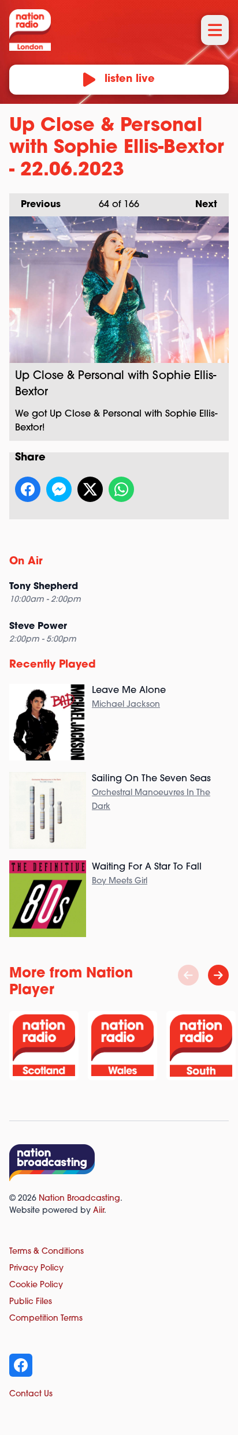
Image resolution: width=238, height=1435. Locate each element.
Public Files (30, 1302)
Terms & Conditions (46, 1251)
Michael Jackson (126, 704)
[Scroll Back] (188, 975)
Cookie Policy (36, 1285)
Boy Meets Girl (119, 881)
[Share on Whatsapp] (121, 489)
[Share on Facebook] (27, 489)
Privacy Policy (36, 1268)
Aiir (98, 1211)
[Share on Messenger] (59, 489)
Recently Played (52, 665)
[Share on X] (90, 489)
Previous (35, 204)
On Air (26, 562)
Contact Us (31, 1394)
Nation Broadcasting (79, 1198)
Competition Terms (46, 1318)
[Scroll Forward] (218, 975)
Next (200, 204)
